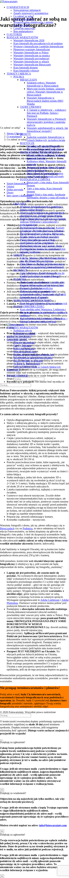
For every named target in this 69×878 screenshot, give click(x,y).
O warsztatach (18, 7)
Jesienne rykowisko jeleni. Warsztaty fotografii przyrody (46, 169)
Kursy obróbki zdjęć (29, 306)
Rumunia (19, 279)
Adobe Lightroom (49, 600)
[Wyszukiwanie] (15, 385)
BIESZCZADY (28, 79)
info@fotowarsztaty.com (53, 825)
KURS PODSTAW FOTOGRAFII (32, 300)
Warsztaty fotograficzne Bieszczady (32, 64)
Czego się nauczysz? (24, 28)
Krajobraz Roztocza (23, 348)
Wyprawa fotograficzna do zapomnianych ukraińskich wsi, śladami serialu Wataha (42, 214)
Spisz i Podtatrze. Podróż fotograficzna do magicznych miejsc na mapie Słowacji (42, 275)
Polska (18, 76)
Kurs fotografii (19, 336)
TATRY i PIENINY (31, 106)
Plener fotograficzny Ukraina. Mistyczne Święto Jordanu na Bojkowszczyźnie (41, 235)
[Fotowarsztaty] (34, 1)
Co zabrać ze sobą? (23, 16)
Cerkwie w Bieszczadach (26, 363)
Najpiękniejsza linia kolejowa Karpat (32, 357)
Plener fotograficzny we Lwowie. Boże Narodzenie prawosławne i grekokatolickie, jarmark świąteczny (43, 249)
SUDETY (25, 134)
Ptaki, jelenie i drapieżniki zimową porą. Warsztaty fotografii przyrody (45, 175)
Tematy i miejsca (19, 73)
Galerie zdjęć (17, 339)
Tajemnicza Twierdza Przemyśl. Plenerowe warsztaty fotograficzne (45, 148)
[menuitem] (38, 19)
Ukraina (19, 203)
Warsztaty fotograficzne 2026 (28, 40)
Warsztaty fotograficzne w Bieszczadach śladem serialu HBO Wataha (45, 100)
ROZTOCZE (27, 143)
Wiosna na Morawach (25, 351)
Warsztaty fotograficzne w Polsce (31, 52)
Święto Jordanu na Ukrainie (28, 360)
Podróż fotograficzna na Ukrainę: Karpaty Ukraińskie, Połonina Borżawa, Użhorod (42, 229)
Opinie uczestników (23, 19)
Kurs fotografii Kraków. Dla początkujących (43, 303)
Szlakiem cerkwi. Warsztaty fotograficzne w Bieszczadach (42, 84)
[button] (17, 375)
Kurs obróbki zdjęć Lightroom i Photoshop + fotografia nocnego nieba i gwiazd (44, 320)
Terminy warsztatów (22, 327)
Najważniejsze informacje (27, 10)
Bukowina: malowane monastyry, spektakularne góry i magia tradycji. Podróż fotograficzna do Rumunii (43, 294)
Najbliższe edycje (22, 330)
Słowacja (20, 270)
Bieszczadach (7, 528)
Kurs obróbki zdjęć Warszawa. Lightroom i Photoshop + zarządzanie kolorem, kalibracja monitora (43, 312)
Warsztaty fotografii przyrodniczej (31, 58)
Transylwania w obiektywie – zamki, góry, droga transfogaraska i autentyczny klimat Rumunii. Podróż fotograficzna (42, 285)
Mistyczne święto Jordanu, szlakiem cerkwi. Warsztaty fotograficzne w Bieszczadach (46, 91)
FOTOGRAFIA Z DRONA (35, 179)
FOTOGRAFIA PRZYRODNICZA (39, 152)
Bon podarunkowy (23, 31)
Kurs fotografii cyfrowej (26, 70)
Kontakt (13, 369)
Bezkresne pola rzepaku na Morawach (33, 354)
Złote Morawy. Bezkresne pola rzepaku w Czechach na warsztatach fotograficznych (42, 266)
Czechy (18, 255)
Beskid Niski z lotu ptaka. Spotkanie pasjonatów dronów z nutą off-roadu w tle (47, 197)
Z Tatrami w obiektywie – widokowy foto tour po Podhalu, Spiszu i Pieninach (46, 112)
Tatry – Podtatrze (22, 345)
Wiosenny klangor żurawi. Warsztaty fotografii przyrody (46, 157)
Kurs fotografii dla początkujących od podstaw (38, 43)
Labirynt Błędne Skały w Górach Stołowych (37, 366)
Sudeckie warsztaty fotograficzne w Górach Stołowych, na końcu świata (46, 139)
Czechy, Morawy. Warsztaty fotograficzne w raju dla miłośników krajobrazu (43, 259)
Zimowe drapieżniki (24, 342)
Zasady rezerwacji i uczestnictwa (30, 13)
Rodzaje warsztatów (22, 37)
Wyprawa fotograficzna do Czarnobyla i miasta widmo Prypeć (41, 208)
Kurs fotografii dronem (25, 67)
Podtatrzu (28, 528)
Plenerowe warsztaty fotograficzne (31, 49)
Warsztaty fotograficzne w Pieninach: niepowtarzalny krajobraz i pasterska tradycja (46, 122)
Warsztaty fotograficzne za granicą (31, 55)
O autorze (14, 34)
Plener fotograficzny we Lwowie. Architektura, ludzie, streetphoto (38, 241)
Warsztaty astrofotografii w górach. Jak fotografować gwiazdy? (47, 130)
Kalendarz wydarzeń (24, 333)
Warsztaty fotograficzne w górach (31, 61)
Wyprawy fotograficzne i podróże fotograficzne (38, 46)
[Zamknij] (1, 740)
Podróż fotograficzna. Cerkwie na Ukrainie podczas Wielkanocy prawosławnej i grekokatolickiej (43, 221)
